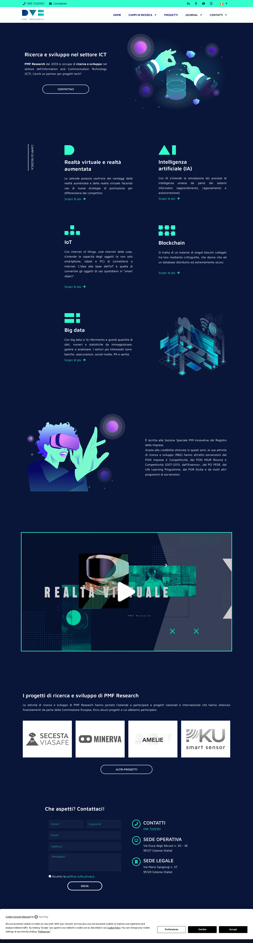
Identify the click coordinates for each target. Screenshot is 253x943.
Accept (233, 929)
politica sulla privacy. (81, 876)
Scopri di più (73, 199)
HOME (117, 14)
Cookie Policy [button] (113, 928)
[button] (223, 3)
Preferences (171, 929)
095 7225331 (152, 829)
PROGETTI (171, 14)
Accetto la (73, 876)
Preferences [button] (44, 931)
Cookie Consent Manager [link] (18, 917)
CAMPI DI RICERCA (140, 14)
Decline (202, 929)
